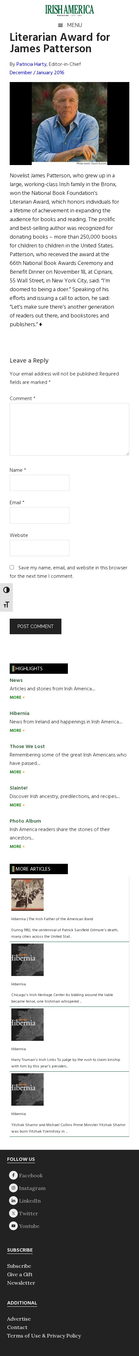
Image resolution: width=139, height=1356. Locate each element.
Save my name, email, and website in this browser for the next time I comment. (68, 572)
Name (18, 470)
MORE (16, 697)
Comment (23, 399)
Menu (74, 25)
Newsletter (21, 1282)
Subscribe (19, 1266)
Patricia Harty (31, 64)
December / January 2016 (37, 73)
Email (17, 503)
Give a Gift (20, 1274)
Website (19, 535)
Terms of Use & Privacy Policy (44, 1335)
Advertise (19, 1318)
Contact (17, 1327)
